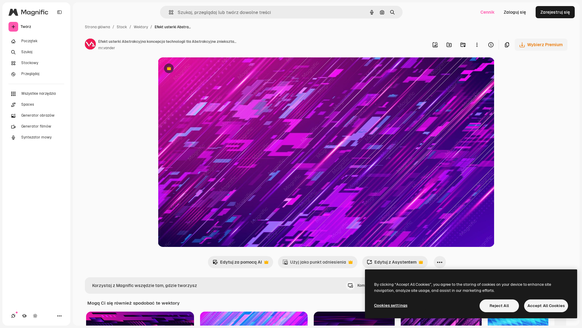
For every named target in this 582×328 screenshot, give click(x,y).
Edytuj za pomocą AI (237, 263)
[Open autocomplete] (168, 12)
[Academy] (24, 316)
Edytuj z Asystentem (391, 263)
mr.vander (106, 48)
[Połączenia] (13, 316)
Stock (122, 27)
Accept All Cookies (546, 305)
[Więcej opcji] (477, 45)
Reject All (499, 305)
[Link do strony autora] (90, 45)
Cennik (487, 12)
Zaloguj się (515, 12)
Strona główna (97, 27)
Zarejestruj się (555, 12)
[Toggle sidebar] (59, 12)
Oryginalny (199, 69)
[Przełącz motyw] (35, 316)
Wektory (141, 27)
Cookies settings (390, 305)
